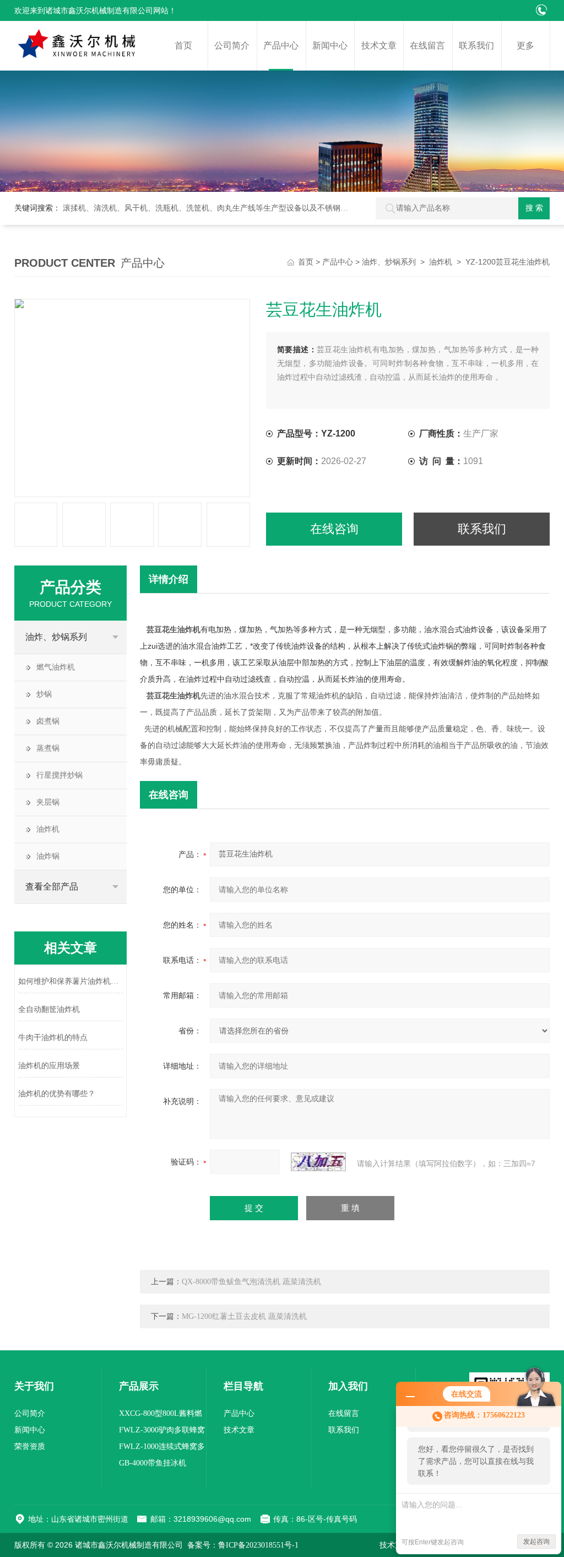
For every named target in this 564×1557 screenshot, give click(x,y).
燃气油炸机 (55, 667)
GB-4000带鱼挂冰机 (152, 1463)
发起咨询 (536, 1541)
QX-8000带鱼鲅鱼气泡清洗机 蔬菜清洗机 (251, 1282)
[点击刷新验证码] (318, 1161)
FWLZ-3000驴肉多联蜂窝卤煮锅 (162, 1432)
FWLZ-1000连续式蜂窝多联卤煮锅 (162, 1448)
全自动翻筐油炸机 (49, 1009)
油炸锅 (47, 856)
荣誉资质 (29, 1446)
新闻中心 (330, 45)
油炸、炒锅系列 (389, 262)
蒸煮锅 (47, 748)
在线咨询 (334, 529)
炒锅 (44, 694)
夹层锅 (47, 802)
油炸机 (440, 262)
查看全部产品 (51, 886)
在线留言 (427, 45)
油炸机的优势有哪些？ (56, 1094)
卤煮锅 (47, 721)
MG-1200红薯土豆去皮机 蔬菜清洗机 (244, 1316)
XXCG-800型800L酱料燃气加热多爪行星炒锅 (160, 1415)
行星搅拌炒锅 (59, 775)
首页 (183, 45)
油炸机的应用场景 (49, 1066)
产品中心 (281, 45)
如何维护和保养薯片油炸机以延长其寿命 (70, 981)
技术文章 (379, 45)
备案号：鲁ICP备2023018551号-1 (243, 1545)
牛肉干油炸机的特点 (53, 1037)
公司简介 (232, 45)
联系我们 (476, 45)
